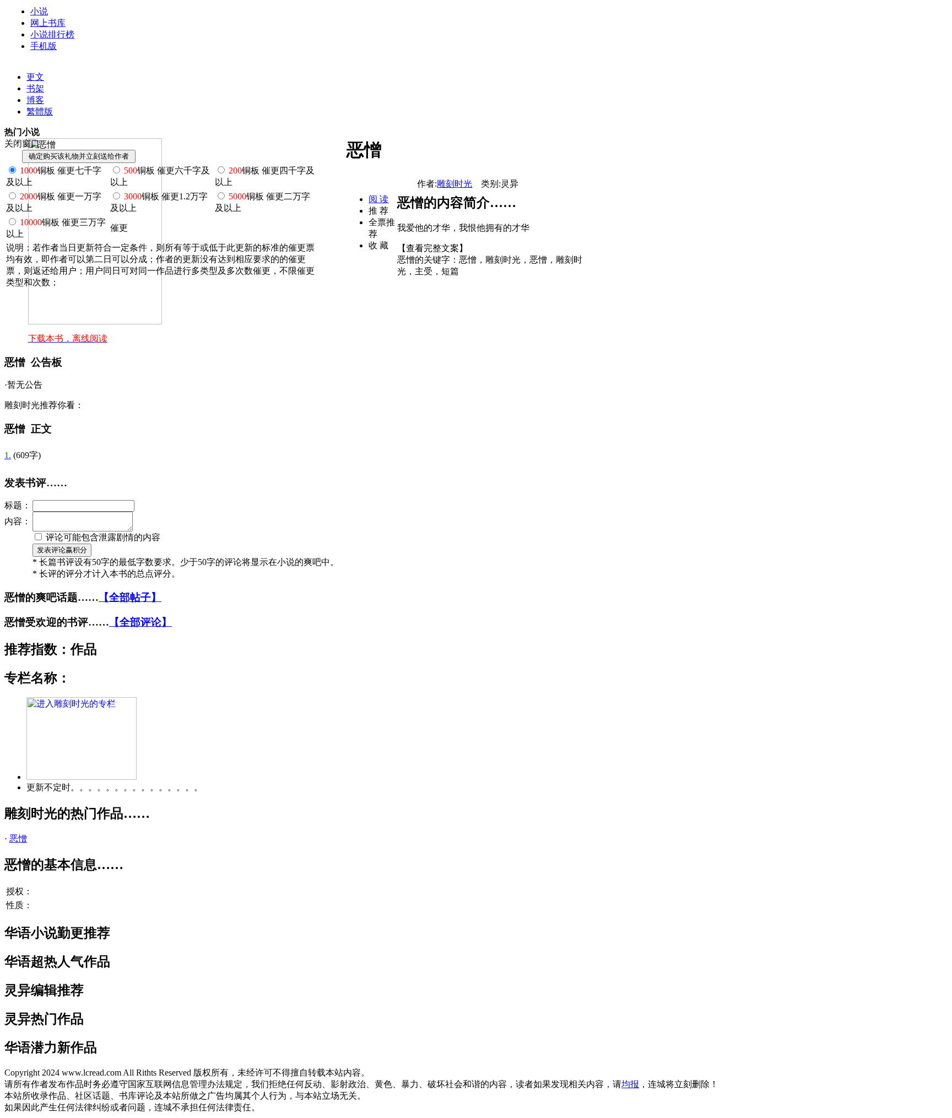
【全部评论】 (140, 622)
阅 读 (378, 199)
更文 (35, 77)
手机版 (43, 46)
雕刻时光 (454, 183)
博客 (35, 100)
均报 (630, 1084)
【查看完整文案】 (432, 248)
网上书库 (48, 23)
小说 (39, 11)
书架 (35, 88)
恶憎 (18, 838)
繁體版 (39, 111)
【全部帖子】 (130, 597)
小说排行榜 (52, 34)
